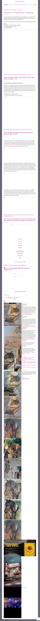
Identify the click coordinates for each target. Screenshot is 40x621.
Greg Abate (20, 241)
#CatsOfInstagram (29, 344)
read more (30, 374)
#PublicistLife (29, 343)
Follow (5, 302)
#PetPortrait (29, 313)
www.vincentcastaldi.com (32, 312)
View (22, 318)
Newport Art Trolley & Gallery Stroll (14, 144)
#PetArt (31, 314)
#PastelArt (28, 314)
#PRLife (32, 343)
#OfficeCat (25, 343)
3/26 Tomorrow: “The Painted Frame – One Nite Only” (19, 12)
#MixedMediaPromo (24, 344)
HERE (18, 291)
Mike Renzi (20, 243)
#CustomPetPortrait (24, 314)
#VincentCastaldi (24, 313)
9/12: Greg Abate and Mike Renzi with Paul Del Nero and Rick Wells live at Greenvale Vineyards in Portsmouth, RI (19, 219)
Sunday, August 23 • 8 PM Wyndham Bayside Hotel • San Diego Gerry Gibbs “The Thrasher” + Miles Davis (29, 363)
